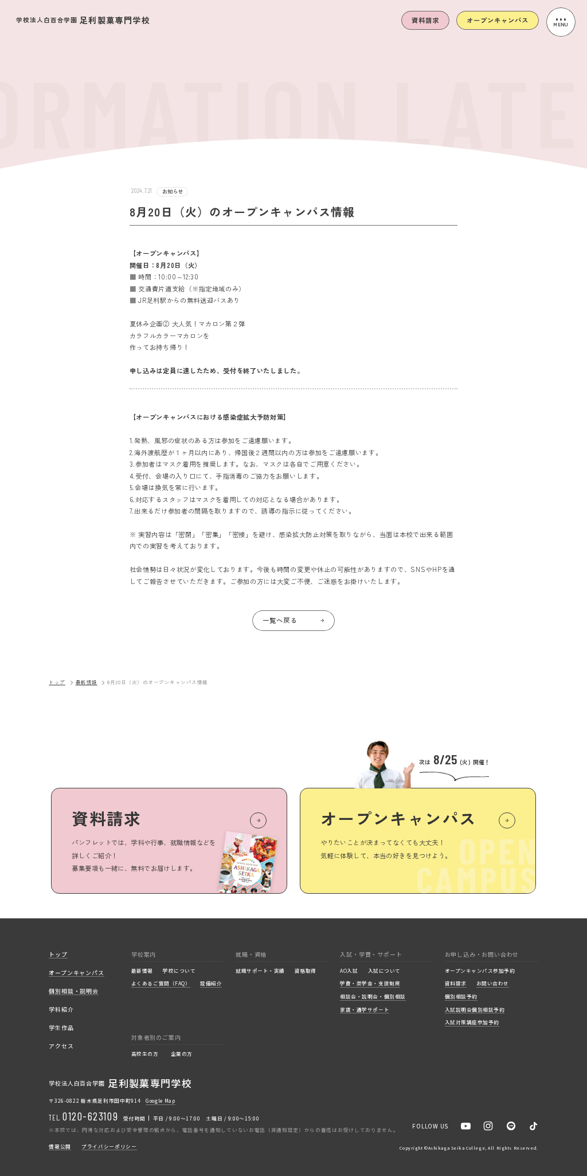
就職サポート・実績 (260, 971)
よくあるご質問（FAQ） (160, 983)
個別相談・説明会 (73, 991)
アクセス (61, 1046)
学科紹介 (61, 1009)
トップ (57, 682)
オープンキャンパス (497, 20)
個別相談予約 (461, 997)
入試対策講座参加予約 (472, 1022)
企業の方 (182, 1054)
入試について (384, 971)
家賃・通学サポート (364, 1010)
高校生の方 (145, 1054)
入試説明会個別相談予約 (475, 1010)
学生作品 (61, 1028)
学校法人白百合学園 (83, 20)
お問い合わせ (492, 983)
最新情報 (86, 682)
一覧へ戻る (280, 620)
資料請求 (425, 20)
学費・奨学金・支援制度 (370, 983)
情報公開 (60, 1147)
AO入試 (349, 971)
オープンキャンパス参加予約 (480, 971)
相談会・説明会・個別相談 (372, 997)
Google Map (160, 1100)
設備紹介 (211, 983)
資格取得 (305, 971)
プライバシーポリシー (109, 1147)
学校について (179, 971)
